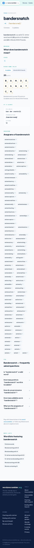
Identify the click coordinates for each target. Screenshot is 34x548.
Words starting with (12, 448)
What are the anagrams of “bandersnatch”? (13, 407)
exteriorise (9, 315)
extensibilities (10, 189)
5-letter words (27, 528)
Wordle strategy (28, 523)
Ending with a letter (9, 518)
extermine (20, 315)
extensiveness (23, 204)
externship (23, 235)
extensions (20, 318)
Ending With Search (29, 506)
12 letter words (9, 444)
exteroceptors (10, 196)
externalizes (9, 162)
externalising (9, 254)
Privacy (27, 532)
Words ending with (11, 451)
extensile (18, 326)
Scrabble (8, 70)
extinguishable (10, 170)
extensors (19, 330)
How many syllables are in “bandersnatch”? (13, 399)
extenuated (20, 307)
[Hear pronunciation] (5, 23)
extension (8, 330)
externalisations (11, 215)
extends (8, 341)
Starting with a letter (10, 515)
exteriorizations (11, 139)
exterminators (10, 231)
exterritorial (20, 276)
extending (9, 303)
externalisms (22, 254)
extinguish (20, 257)
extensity (19, 284)
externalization (10, 151)
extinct (18, 337)
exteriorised (9, 261)
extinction (19, 299)
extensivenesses (11, 177)
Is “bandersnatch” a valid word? (13, 373)
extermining (22, 250)
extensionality (10, 193)
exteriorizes (22, 158)
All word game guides (27, 517)
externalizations (11, 143)
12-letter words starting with (14, 455)
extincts (8, 326)
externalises (20, 295)
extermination (23, 227)
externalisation (10, 235)
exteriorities (22, 261)
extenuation (9, 311)
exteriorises (22, 292)
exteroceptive (22, 166)
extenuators (21, 311)
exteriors (19, 334)
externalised (22, 269)
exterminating (10, 208)
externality (9, 257)
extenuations (10, 292)
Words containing (11, 466)
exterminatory (10, 181)
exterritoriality (10, 174)
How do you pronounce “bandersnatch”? (13, 391)
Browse (25, 3)
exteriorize (21, 162)
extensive (8, 288)
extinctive (9, 238)
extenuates (9, 322)
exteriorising (22, 242)
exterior (8, 345)
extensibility (24, 174)
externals (8, 337)
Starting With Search (29, 501)
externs (8, 353)
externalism (9, 273)
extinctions (20, 280)
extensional (20, 303)
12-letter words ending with (14, 459)
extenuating (20, 288)
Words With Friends (19, 70)
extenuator (20, 322)
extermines (9, 295)
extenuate (9, 334)
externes (8, 349)
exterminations (10, 212)
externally (9, 276)
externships (24, 215)
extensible (9, 284)
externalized (10, 158)
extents (18, 349)
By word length (8, 521)
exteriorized (22, 155)
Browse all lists (8, 524)
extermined (9, 269)
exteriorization (10, 147)
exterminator (10, 250)
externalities (22, 273)
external (17, 345)
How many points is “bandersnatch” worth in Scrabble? (13, 382)
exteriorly (9, 265)
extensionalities (11, 200)
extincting (9, 280)
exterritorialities (11, 185)
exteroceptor (10, 219)
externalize (9, 166)
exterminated (10, 227)
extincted (9, 299)
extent (17, 353)
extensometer (21, 238)
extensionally (10, 204)
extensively (23, 193)
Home (5, 13)
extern (25, 353)
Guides (30, 3)
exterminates (21, 246)
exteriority (9, 246)
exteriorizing (24, 151)
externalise (9, 318)
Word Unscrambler (29, 491)
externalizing (10, 155)
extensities (9, 307)
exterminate (20, 265)
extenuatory (9, 242)
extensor (17, 341)
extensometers (10, 223)
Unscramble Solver (29, 496)
